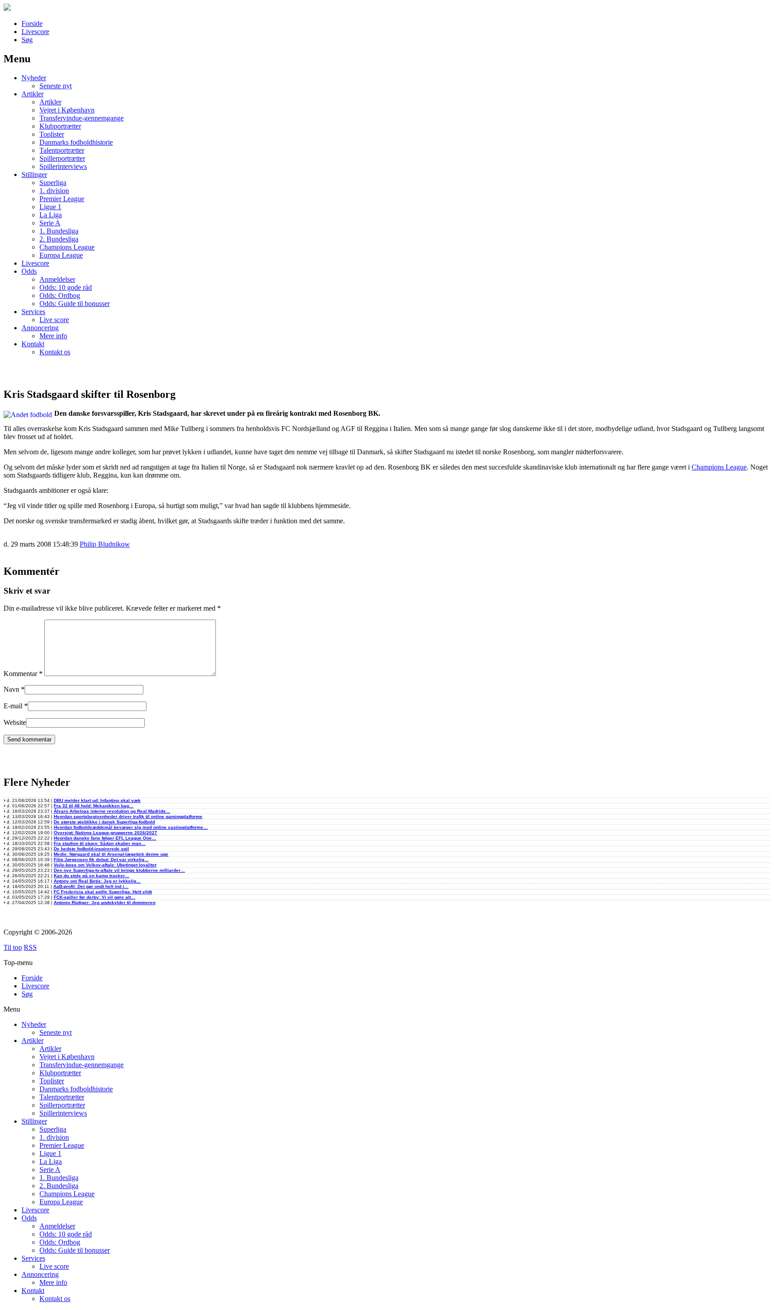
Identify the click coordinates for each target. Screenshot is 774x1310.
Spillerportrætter (62, 158)
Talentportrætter (61, 150)
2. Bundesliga (58, 239)
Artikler (32, 94)
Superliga (52, 182)
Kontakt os (54, 352)
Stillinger (34, 174)
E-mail (13, 706)
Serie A (49, 223)
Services (33, 311)
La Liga (50, 215)
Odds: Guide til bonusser (74, 303)
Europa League (61, 255)
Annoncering (40, 328)
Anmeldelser (57, 279)
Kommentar (23, 673)
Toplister (51, 134)
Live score (54, 319)
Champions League (67, 247)
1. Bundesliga (58, 231)
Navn (11, 689)
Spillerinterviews (63, 166)
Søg (27, 39)
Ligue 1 (50, 207)
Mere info (53, 336)
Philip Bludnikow (105, 544)
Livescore (35, 31)
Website (15, 722)
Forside (32, 23)
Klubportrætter (60, 126)
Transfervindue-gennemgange (81, 118)
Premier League (61, 199)
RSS (30, 947)
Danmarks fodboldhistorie (76, 142)
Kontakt (33, 344)
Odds (29, 271)
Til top (13, 947)
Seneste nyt (55, 86)
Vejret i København (67, 110)
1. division (54, 190)
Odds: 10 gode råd (65, 287)
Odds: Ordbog (59, 295)
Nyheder (34, 78)
